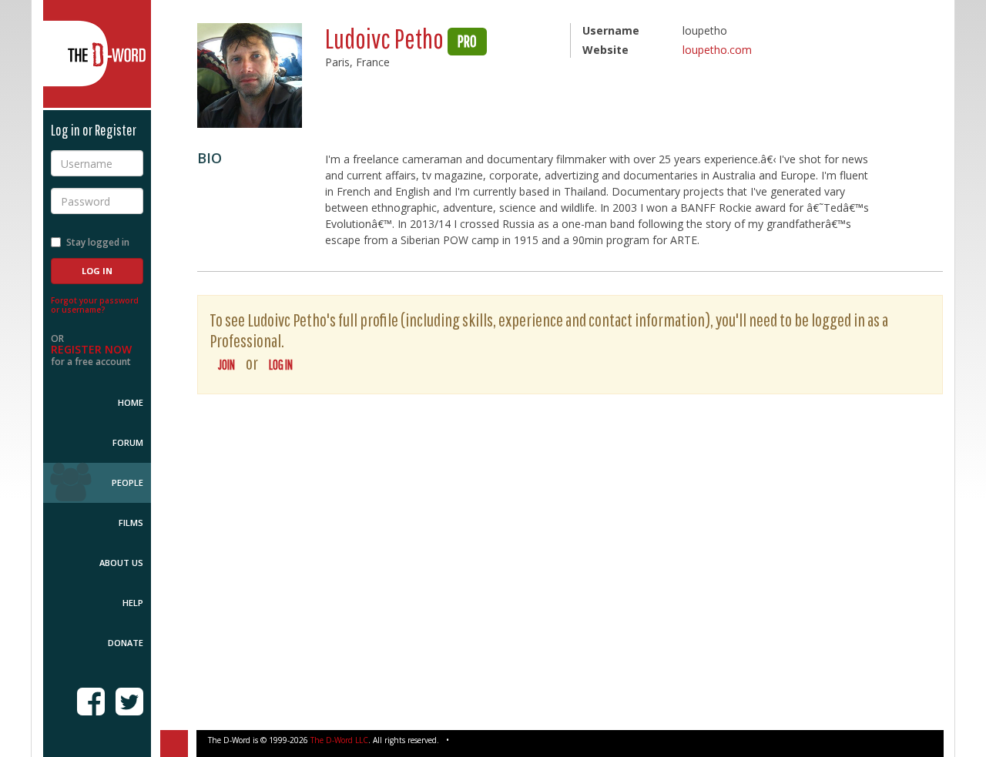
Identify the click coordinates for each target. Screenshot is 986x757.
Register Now (91, 349)
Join (226, 364)
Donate (125, 642)
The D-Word (97, 54)
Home (130, 402)
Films (131, 522)
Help (132, 602)
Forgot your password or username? (95, 305)
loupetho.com (717, 49)
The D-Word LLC (339, 740)
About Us (121, 562)
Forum (127, 442)
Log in (281, 364)
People (127, 482)
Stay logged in (97, 242)
